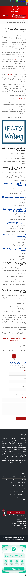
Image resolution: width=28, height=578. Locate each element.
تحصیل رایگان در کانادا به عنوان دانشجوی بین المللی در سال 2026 (14, 498)
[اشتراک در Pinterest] (15, 350)
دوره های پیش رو (14, 11)
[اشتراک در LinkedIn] (12, 350)
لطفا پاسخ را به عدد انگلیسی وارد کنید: (19, 394)
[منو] (3, 15)
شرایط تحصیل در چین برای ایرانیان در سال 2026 (15, 480)
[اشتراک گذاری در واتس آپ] (18, 350)
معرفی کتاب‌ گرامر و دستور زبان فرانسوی (17, 486)
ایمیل (24, 378)
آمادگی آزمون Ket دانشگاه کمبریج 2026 (17, 483)
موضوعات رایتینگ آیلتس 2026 (15, 29)
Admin (7, 32)
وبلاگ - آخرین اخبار (21, 21)
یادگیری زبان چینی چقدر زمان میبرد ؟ (18, 489)
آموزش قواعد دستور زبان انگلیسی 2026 (17, 495)
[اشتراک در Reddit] (6, 350)
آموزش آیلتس (9, 75)
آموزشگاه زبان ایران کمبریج (17, 539)
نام (25, 370)
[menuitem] (23, 1)
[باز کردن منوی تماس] (27, 3)
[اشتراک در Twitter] (21, 350)
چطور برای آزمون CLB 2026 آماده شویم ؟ (17, 492)
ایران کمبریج (16, 59)
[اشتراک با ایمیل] (3, 350)
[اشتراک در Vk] (9, 350)
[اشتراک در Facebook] (24, 350)
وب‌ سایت (24, 386)
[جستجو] (6, 15)
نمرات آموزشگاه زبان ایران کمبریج (14, 9)
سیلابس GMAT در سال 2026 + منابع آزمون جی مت (14, 477)
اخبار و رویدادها (14, 7)
